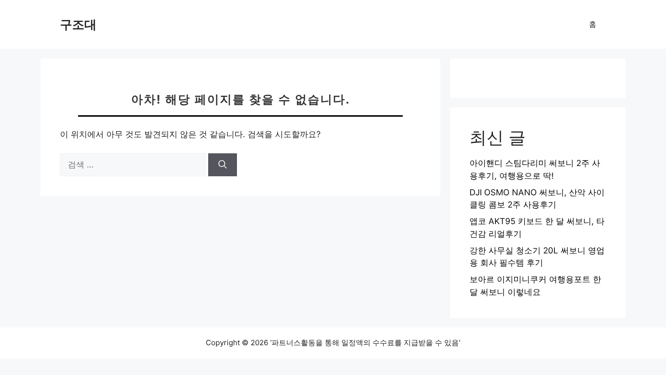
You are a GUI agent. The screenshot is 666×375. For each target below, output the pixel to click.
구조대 (78, 24)
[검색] (222, 165)
